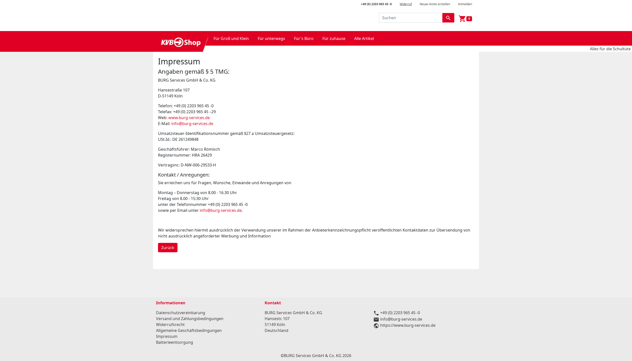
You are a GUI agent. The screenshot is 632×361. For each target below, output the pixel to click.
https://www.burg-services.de (407, 325)
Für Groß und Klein (231, 38)
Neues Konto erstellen (435, 4)
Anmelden (465, 4)
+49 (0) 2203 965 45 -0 (376, 4)
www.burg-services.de (189, 117)
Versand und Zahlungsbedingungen (189, 318)
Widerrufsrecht (170, 324)
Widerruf (406, 4)
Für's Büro (304, 38)
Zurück (167, 247)
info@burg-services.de (192, 123)
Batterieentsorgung (174, 342)
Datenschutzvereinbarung (180, 312)
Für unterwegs (271, 38)
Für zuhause (333, 38)
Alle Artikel (364, 38)
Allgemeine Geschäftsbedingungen (189, 330)
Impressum (167, 336)
